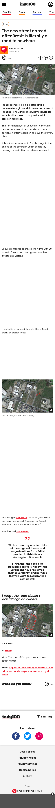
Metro (8, 650)
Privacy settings (27, 764)
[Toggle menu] (4, 4)
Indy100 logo (27, 4)
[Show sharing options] (51, 410)
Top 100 (6, 12)
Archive (27, 776)
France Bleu (22, 531)
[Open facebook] (16, 736)
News (22, 12)
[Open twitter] (27, 736)
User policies (27, 751)
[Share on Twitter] (46, 58)
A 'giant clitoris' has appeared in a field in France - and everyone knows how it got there (27, 671)
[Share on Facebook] (40, 58)
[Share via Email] (51, 58)
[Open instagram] (39, 736)
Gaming (37, 12)
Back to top (47, 716)
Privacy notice (27, 758)
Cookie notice (27, 770)
